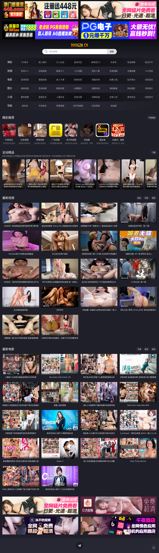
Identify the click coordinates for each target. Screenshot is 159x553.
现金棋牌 (131, 62)
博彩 (9, 62)
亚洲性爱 (25, 79)
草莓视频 (60, 105)
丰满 (139, 349)
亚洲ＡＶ (25, 71)
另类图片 (149, 88)
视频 (9, 71)
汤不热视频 (78, 105)
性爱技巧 (149, 97)
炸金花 (114, 62)
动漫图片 (78, 88)
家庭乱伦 (43, 97)
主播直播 (131, 71)
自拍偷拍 (43, 71)
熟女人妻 (96, 71)
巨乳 (146, 198)
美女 (139, 198)
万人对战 (60, 62)
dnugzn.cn (79, 45)
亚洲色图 (43, 88)
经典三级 (114, 79)
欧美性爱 (78, 79)
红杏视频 (96, 105)
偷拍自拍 (43, 79)
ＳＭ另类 (149, 71)
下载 (153, 152)
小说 (9, 97)
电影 (9, 79)
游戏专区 (78, 62)
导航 (9, 105)
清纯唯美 (114, 88)
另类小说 (114, 97)
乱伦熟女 (131, 79)
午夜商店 (43, 105)
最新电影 (8, 349)
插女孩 (25, 105)
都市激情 (25, 97)
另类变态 (149, 79)
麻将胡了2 (95, 62)
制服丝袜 (96, 79)
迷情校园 (96, 97)
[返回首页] (154, 548)
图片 (9, 88)
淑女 (146, 349)
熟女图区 (131, 88)
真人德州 (43, 62)
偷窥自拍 (25, 88)
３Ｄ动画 (78, 71)
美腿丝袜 (96, 88)
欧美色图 (60, 88)
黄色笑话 (131, 97)
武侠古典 (78, 97)
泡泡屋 (114, 105)
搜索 (112, 51)
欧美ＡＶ (60, 71)
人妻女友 (60, 97)
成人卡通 (60, 79)
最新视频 (8, 198)
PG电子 (24, 62)
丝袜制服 (114, 71)
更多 (153, 198)
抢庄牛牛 (149, 62)
